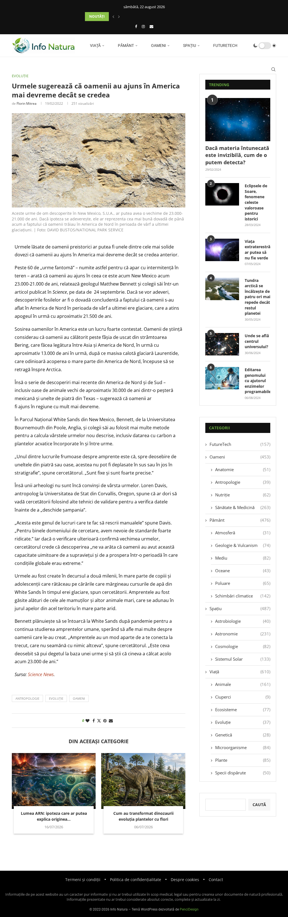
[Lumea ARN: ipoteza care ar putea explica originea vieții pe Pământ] (54, 781)
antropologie (27, 698)
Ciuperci (242, 697)
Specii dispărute (242, 772)
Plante (242, 760)
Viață (95, 45)
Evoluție (242, 722)
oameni (79, 698)
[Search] (273, 69)
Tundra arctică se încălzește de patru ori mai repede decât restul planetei (257, 297)
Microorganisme (242, 747)
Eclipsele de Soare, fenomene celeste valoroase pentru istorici (256, 202)
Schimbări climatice (242, 596)
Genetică (242, 735)
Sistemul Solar (242, 659)
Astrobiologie (242, 621)
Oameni (158, 45)
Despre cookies (185, 879)
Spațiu (189, 45)
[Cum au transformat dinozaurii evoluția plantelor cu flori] (143, 781)
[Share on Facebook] (94, 720)
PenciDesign (189, 909)
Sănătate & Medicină (242, 507)
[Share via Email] (111, 720)
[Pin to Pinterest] (105, 720)
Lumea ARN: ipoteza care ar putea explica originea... (54, 816)
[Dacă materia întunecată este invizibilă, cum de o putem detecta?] (237, 119)
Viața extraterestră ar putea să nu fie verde (257, 250)
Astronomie (242, 634)
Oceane (242, 570)
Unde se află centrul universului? (257, 341)
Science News (41, 674)
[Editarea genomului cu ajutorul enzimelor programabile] (222, 378)
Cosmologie (242, 646)
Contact (216, 879)
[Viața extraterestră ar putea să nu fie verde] (222, 250)
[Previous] (113, 16)
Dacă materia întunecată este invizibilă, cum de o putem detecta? (237, 155)
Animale (242, 684)
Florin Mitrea (27, 103)
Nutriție (242, 495)
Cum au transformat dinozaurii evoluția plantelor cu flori (143, 816)
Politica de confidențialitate (135, 879)
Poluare (242, 583)
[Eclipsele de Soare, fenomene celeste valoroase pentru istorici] (222, 194)
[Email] (151, 26)
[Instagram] (143, 26)
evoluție (56, 698)
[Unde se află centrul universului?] (222, 344)
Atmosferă (242, 532)
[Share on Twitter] (99, 720)
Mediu (242, 558)
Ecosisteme (242, 709)
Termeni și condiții (82, 879)
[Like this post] (87, 720)
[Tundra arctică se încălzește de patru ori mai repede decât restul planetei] (222, 289)
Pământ (125, 45)
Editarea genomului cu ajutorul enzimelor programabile (257, 380)
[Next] (119, 16)
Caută (259, 804)
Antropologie (242, 482)
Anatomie (242, 469)
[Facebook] (136, 26)
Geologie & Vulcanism (242, 545)
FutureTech (224, 45)
